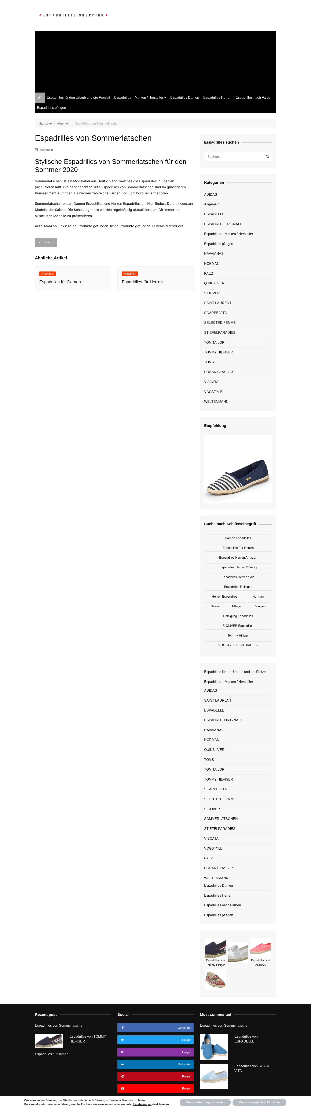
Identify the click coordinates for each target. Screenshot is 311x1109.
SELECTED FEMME (220, 322)
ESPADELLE (214, 214)
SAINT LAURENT (217, 303)
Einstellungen (142, 1104)
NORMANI (212, 263)
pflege (236, 606)
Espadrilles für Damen (60, 282)
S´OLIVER (212, 809)
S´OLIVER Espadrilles (238, 625)
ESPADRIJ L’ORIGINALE (223, 720)
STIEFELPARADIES (219, 332)
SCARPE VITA (215, 313)
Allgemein (46, 149)
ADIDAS (210, 194)
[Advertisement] (155, 60)
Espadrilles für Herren (142, 282)
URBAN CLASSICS (219, 372)
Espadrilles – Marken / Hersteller (138, 97)
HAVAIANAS (214, 253)
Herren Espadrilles (224, 596)
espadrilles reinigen (238, 586)
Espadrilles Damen (184, 97)
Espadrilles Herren (217, 97)
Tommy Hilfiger (238, 635)
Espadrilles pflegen (51, 107)
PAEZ (208, 273)
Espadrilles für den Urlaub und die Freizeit (78, 97)
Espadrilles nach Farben (254, 97)
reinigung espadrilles (238, 616)
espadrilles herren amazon (238, 557)
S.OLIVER (212, 293)
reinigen (259, 606)
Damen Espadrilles (238, 538)
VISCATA (211, 382)
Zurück (48, 242)
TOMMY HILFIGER (218, 352)
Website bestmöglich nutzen (205, 1102)
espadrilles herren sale (238, 577)
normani (258, 596)
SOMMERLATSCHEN (221, 819)
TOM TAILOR (214, 342)
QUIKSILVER (214, 283)
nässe (215, 606)
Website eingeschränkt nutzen (259, 1102)
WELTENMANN (216, 401)
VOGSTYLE (213, 392)
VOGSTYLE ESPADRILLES (238, 645)
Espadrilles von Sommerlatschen (59, 1025)
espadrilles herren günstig (238, 567)
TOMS (209, 362)
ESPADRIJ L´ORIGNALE (223, 224)
